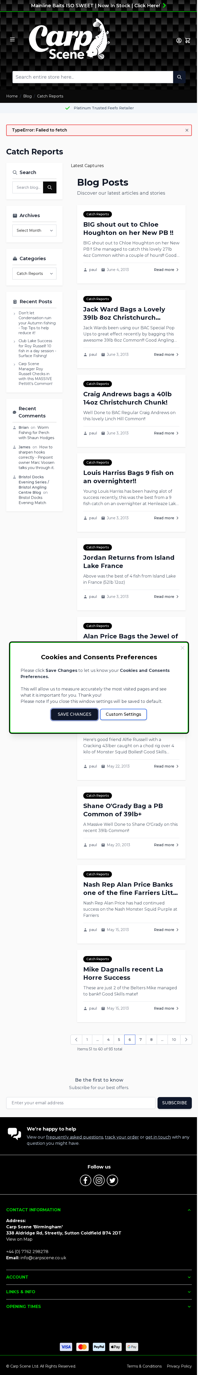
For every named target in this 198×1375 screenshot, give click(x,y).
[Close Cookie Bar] (182, 648)
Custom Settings (123, 714)
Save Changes (74, 714)
